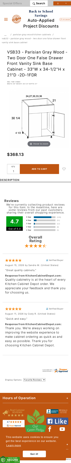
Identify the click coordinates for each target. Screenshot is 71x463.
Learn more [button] (13, 445)
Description (9, 180)
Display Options (13, 380)
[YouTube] (62, 429)
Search (40, 3)
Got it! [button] (34, 454)
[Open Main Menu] (6, 19)
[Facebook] (50, 429)
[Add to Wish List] (64, 169)
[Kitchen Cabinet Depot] (16, 19)
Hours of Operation (19, 398)
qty (13, 166)
